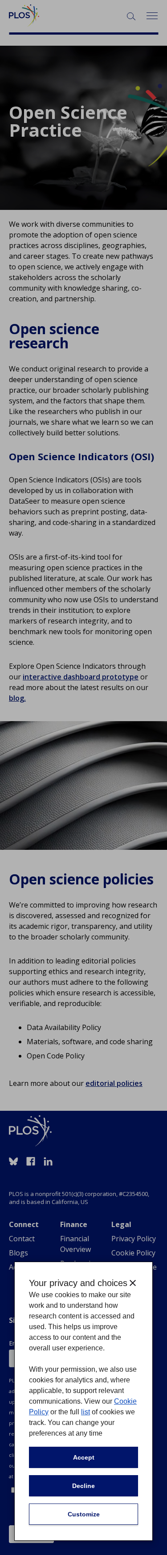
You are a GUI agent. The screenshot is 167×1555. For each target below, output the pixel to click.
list (85, 1412)
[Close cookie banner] (132, 1283)
